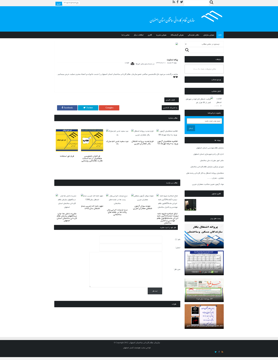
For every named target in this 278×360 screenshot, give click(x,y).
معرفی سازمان (208, 35)
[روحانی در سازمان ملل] (190, 205)
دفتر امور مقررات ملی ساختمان (212, 160)
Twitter (89, 108)
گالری (150, 35)
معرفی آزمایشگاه (177, 35)
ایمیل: (177, 247)
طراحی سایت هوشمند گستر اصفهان (137, 348)
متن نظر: (177, 269)
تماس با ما (125, 35)
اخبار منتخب (216, 91)
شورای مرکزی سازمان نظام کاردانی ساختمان (207, 167)
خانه (220, 35)
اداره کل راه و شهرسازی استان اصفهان (208, 154)
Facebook (68, 108)
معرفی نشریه (161, 35)
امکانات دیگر (138, 35)
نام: (177, 239)
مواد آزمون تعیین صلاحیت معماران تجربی (208, 184)
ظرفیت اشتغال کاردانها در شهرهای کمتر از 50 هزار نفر (198, 100)
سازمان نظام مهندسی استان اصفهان (210, 148)
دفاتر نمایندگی (193, 35)
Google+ (110, 108)
